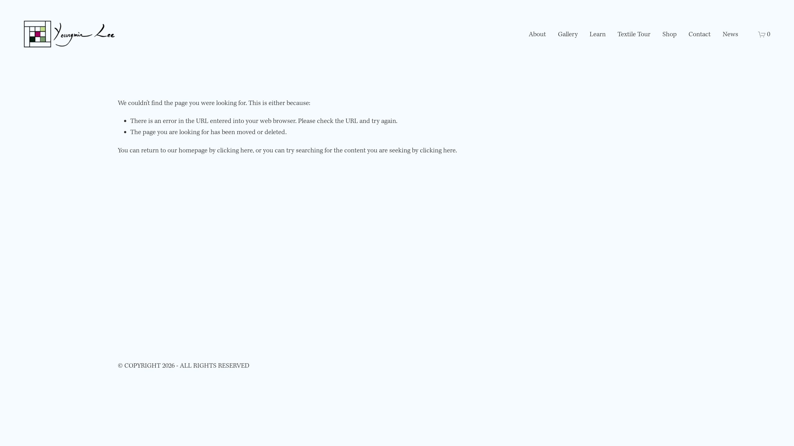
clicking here (235, 150)
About (537, 34)
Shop (669, 34)
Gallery (568, 34)
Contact (700, 34)
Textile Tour (634, 34)
